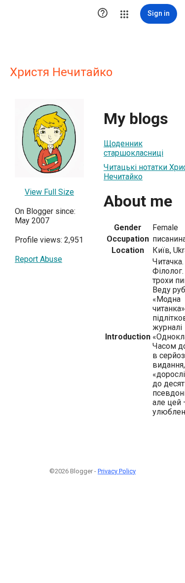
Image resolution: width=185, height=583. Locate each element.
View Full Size (49, 192)
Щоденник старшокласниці (133, 148)
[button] (102, 14)
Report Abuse (38, 259)
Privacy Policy (117, 471)
